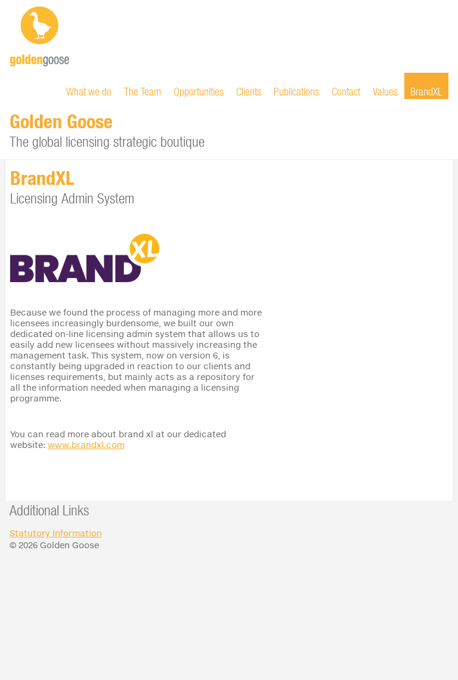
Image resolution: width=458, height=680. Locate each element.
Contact (346, 91)
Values (385, 91)
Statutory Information (56, 533)
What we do (89, 91)
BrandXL (426, 91)
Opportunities (199, 91)
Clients (248, 91)
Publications (296, 91)
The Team (142, 91)
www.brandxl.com (86, 445)
